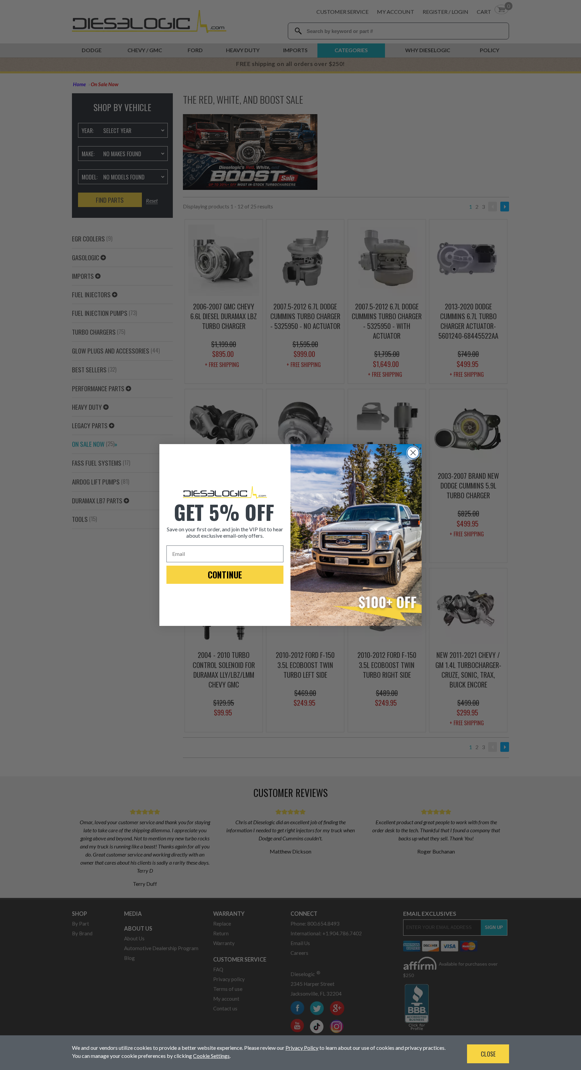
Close (488, 1053)
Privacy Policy (301, 1047)
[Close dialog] (413, 453)
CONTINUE (225, 574)
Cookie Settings (211, 1055)
